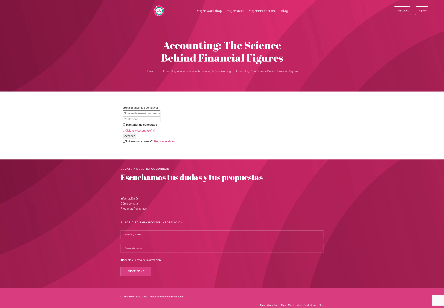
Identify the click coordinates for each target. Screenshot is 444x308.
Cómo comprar (130, 203)
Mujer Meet (287, 305)
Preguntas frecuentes (134, 208)
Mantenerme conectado (141, 124)
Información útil (130, 198)
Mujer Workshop (269, 305)
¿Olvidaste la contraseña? (139, 130)
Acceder (129, 136)
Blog (321, 305)
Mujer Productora (306, 305)
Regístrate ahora (164, 141)
